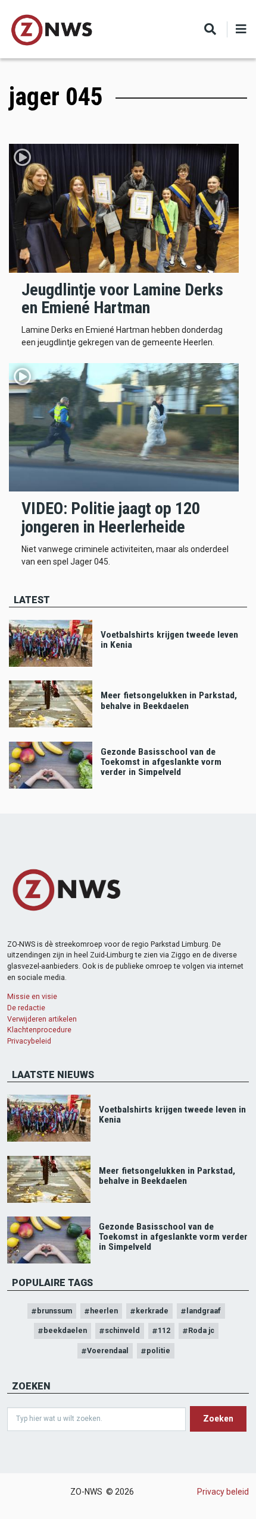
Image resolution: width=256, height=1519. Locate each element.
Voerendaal (108, 1350)
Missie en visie (32, 996)
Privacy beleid (223, 1491)
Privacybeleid (29, 1040)
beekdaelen (65, 1330)
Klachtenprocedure (39, 1029)
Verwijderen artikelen (42, 1018)
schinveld (122, 1330)
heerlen (104, 1310)
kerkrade (152, 1310)
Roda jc (201, 1330)
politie (158, 1350)
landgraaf (203, 1310)
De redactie (26, 1007)
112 (164, 1330)
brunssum (54, 1310)
